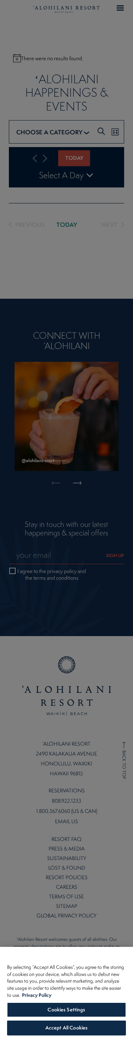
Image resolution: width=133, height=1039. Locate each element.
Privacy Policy (36, 995)
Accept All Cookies (66, 1027)
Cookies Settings (66, 1009)
